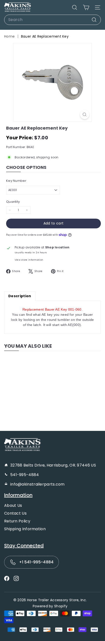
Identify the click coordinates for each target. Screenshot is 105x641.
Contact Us (15, 513)
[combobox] (52, 20)
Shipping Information (25, 529)
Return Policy (17, 521)
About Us (13, 505)
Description (19, 296)
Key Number (16, 180)
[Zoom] (84, 114)
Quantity (13, 201)
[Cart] (86, 7)
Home (9, 36)
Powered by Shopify (50, 606)
